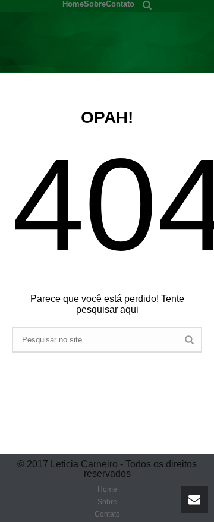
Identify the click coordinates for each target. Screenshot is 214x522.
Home (73, 2)
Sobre (95, 2)
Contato (120, 2)
